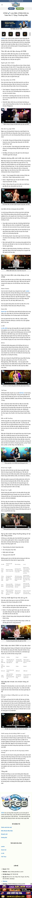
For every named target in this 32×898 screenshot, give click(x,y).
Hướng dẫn (4, 837)
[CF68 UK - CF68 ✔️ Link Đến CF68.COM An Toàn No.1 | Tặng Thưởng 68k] (16, 4)
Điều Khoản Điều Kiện (7, 830)
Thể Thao (3, 856)
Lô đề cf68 (4, 328)
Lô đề (2, 853)
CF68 (2, 38)
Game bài (3, 311)
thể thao (21, 393)
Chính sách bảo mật (6, 827)
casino (27, 291)
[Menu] (2, 5)
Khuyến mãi (4, 834)
